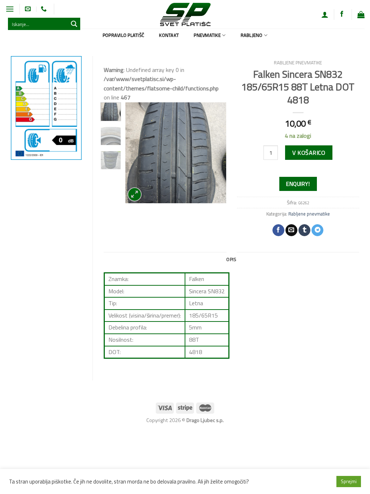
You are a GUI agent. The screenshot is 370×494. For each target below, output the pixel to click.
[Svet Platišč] (185, 14)
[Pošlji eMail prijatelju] (291, 230)
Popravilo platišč (123, 35)
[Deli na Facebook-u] (278, 230)
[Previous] (136, 153)
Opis (231, 259)
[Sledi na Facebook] (342, 14)
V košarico (308, 152)
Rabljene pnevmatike (298, 62)
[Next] (214, 153)
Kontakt (169, 35)
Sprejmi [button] (349, 481)
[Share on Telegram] (317, 230)
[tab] (231, 259)
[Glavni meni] (9, 9)
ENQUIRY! (298, 183)
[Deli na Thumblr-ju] (304, 230)
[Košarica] (361, 14)
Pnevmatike (207, 35)
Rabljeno (252, 35)
